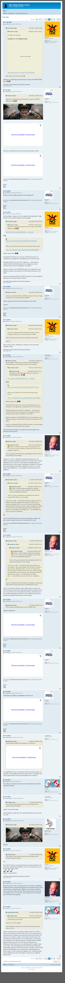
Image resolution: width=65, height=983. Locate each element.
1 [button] (41, 19)
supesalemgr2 (11, 912)
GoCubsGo (10, 28)
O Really (9, 802)
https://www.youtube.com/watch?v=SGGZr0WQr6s (21, 72)
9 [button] (44, 19)
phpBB (27, 967)
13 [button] (54, 19)
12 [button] (51, 19)
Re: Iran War (7, 22)
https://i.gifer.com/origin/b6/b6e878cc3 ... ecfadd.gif (19, 232)
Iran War (5, 17)
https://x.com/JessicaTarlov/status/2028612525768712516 (21, 241)
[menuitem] (5, 11)
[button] (37, 19)
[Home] (6, 5)
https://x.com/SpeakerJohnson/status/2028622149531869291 (22, 249)
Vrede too (11, 31)
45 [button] (57, 19)
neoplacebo (12, 445)
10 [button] (46, 19)
